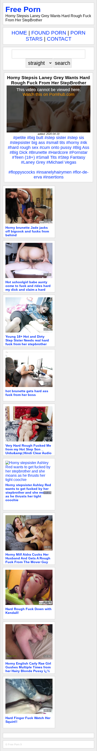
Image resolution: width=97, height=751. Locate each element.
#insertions (53, 177)
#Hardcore (58, 152)
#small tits (55, 142)
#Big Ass (81, 147)
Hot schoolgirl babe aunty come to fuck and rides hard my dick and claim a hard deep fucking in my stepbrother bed (28, 289)
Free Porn (23, 9)
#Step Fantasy (71, 157)
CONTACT (59, 39)
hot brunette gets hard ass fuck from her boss (26, 393)
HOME (19, 33)
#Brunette (38, 152)
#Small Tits (46, 157)
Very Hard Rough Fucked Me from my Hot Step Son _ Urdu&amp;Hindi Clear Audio (28, 449)
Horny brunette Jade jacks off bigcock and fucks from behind (27, 231)
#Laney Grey (33, 162)
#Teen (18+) (23, 157)
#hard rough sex (23, 147)
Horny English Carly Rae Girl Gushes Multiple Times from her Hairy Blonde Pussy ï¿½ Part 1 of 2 (28, 669)
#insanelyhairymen (54, 172)
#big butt (35, 137)
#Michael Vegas (61, 162)
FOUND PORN (48, 33)
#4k (83, 142)
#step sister (55, 137)
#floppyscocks (21, 172)
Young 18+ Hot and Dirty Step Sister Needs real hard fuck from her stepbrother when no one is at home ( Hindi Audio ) (27, 344)
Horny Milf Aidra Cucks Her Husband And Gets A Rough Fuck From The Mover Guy (27, 558)
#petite (19, 137)
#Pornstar (78, 152)
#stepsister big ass (27, 142)
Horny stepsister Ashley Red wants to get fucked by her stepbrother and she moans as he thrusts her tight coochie (28, 492)
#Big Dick (19, 152)
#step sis (75, 137)
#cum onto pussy (56, 147)
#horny (72, 142)
